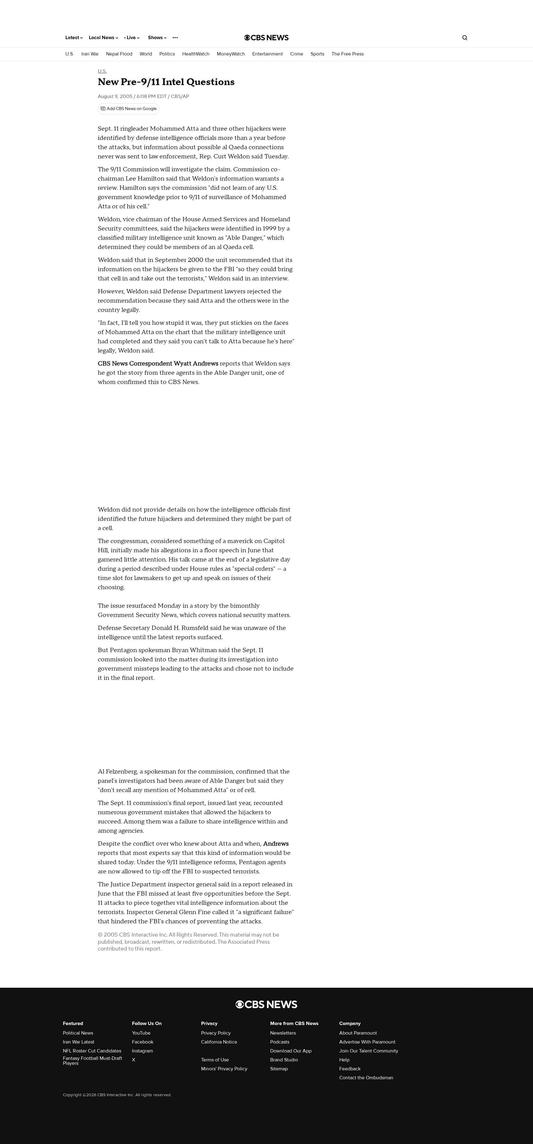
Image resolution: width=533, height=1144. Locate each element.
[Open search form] (465, 37)
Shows (156, 37)
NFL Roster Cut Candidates (92, 1050)
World (146, 54)
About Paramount (358, 1033)
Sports (317, 54)
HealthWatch (195, 54)
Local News (102, 37)
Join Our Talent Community (368, 1050)
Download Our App (291, 1050)
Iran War (90, 54)
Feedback (350, 1068)
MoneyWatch (231, 54)
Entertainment (267, 54)
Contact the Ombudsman (366, 1077)
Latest (72, 37)
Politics (167, 54)
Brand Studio (284, 1059)
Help (344, 1059)
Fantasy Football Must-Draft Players (92, 1061)
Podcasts (279, 1042)
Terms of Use (215, 1059)
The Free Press (348, 54)
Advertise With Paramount (367, 1042)
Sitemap (279, 1068)
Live (132, 38)
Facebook (142, 1042)
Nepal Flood (119, 54)
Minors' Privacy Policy (224, 1068)
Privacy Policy (216, 1033)
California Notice (219, 1042)
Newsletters (283, 1033)
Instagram (142, 1050)
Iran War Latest (78, 1042)
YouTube (141, 1033)
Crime (296, 54)
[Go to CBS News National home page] (266, 38)
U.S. (69, 54)
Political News (78, 1033)
